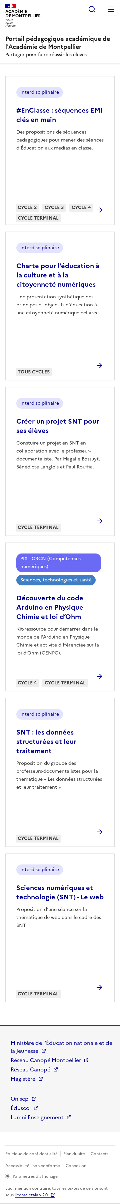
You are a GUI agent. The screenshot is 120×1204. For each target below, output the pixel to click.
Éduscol (21, 1108)
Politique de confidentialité (31, 1154)
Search (92, 9)
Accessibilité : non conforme (32, 1166)
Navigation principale (110, 9)
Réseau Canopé (30, 1069)
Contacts (99, 1154)
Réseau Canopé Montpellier (46, 1060)
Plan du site (74, 1154)
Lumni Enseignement (37, 1117)
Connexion (76, 1166)
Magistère (23, 1079)
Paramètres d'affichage (35, 1176)
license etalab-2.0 (31, 1195)
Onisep (20, 1099)
